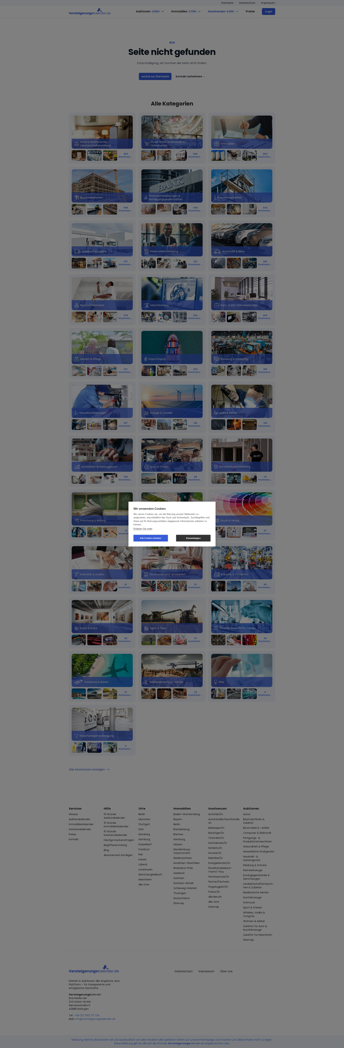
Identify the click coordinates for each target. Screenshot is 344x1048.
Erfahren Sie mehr (142, 528)
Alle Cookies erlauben (150, 538)
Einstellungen (193, 538)
